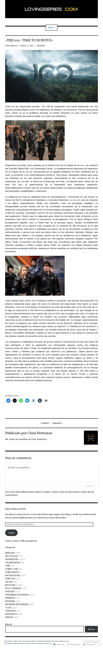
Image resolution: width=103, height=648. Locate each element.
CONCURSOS (12, 572)
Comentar (89, 486)
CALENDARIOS (12, 562)
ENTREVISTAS (12, 575)
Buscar (8, 624)
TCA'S (8, 607)
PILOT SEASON (13, 588)
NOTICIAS (10, 585)
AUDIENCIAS (11, 559)
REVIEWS (41, 46)
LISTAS (8, 582)
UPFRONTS (11, 614)
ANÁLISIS (10, 553)
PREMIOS (10, 598)
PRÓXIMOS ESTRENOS (17, 595)
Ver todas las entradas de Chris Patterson (26, 439)
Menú (50, 28)
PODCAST (10, 591)
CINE (7, 566)
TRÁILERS (10, 611)
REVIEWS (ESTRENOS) (17, 604)
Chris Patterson (11, 46)
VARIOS (9, 617)
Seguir (11, 533)
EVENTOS (10, 578)
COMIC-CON (11, 569)
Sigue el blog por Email (15, 509)
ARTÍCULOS (11, 556)
